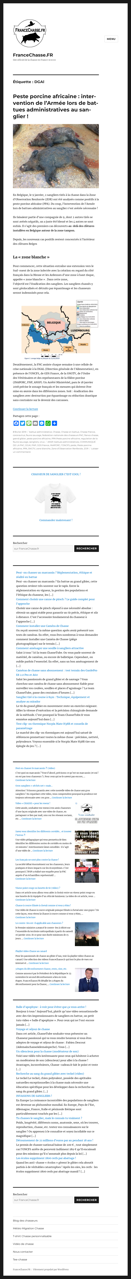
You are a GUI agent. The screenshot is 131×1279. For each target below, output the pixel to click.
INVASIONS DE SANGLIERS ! (34, 1095)
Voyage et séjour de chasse (33, 1029)
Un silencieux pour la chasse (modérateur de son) (47, 1051)
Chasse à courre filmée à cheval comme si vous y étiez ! (43, 905)
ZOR (86, 448)
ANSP (50, 442)
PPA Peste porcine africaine (66, 438)
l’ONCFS (65, 445)
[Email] (35, 423)
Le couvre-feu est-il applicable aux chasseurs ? (39, 923)
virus (42, 442)
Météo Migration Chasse (28, 1228)
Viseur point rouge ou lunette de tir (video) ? (37, 888)
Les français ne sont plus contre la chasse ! (37, 859)
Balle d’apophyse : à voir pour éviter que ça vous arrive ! (51, 1007)
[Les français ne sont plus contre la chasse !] (87, 871)
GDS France (43, 445)
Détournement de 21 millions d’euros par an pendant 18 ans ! (54, 1140)
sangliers (34, 442)
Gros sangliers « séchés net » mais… (34, 785)
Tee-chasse (20, 1259)
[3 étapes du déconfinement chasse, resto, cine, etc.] (87, 980)
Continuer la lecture (25, 409)
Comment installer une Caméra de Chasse (42, 626)
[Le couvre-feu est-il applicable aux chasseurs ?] (87, 934)
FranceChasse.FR (33, 55)
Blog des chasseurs (25, 1220)
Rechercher (20, 543)
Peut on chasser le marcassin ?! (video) (35, 768)
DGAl (28, 445)
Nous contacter (23, 1251)
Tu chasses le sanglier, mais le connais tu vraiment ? (49, 1118)
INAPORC (55, 445)
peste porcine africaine (39, 438)
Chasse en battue (70, 432)
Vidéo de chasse (23, 1243)
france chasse (91, 435)
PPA (25, 448)
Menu (111, 38)
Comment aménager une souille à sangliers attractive (50, 648)
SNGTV (31, 448)
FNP (34, 445)
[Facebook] (16, 423)
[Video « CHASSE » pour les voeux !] (87, 814)
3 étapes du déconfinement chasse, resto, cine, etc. (41, 969)
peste (73, 445)
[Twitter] (22, 423)
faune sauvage (33, 435)
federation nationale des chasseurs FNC (62, 435)
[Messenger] (42, 423)
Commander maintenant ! (56, 520)
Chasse (56, 432)
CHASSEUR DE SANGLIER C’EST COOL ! (56, 474)
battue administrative (40, 432)
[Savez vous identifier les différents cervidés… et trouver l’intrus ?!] (87, 842)
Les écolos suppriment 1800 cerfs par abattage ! (46, 1158)
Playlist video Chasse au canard (31, 951)
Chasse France (87, 432)
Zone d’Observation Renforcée (67, 448)
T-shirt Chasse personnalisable (32, 1236)
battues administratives (66, 442)
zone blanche (43, 448)
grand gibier (19, 438)
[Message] (29, 423)
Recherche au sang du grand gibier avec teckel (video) (50, 1073)
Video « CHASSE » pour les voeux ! (32, 803)
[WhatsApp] (48, 423)
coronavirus (19, 435)
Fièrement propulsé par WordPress (51, 1269)
